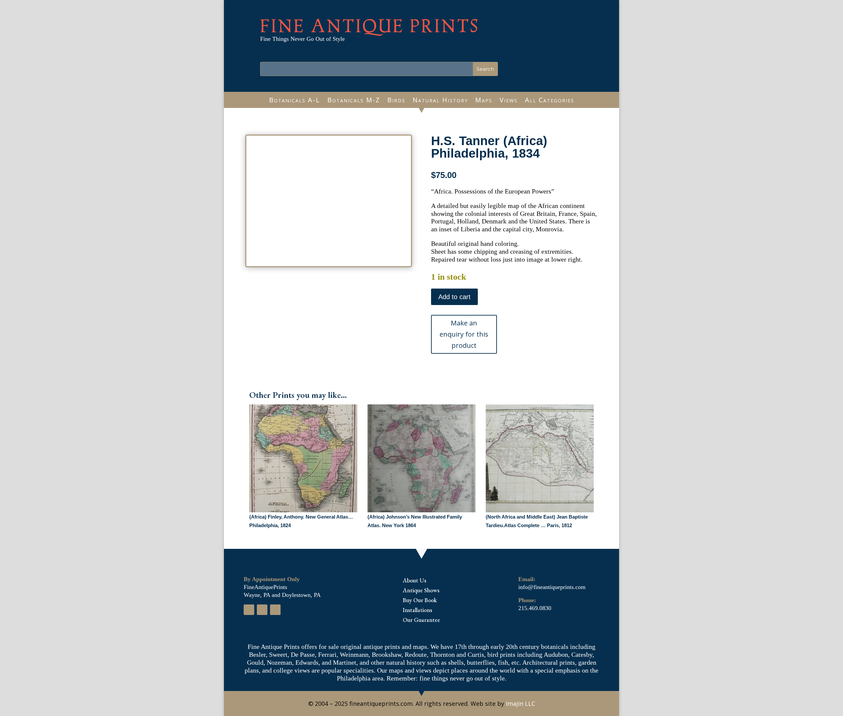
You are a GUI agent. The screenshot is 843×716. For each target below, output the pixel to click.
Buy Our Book (420, 601)
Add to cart (454, 296)
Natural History (440, 101)
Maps (483, 101)
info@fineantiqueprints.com (551, 587)
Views (509, 101)
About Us (414, 581)
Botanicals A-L (294, 101)
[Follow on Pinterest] (275, 609)
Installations (417, 611)
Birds (396, 101)
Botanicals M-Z (353, 101)
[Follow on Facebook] (249, 609)
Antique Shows (421, 591)
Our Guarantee (421, 621)
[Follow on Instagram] (262, 609)
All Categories (549, 101)
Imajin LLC (520, 703)
